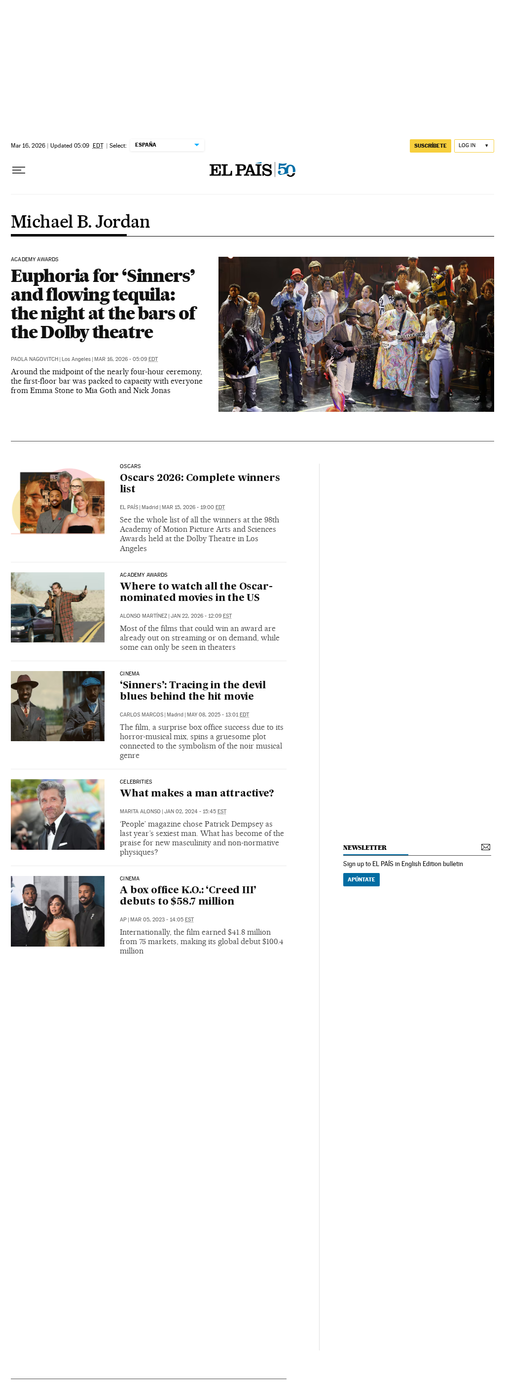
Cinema (130, 674)
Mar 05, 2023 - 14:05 (162, 919)
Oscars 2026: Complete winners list (200, 484)
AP (123, 919)
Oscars (130, 467)
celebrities (136, 782)
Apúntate (361, 879)
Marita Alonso (140, 811)
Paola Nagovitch (34, 359)
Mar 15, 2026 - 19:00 (193, 507)
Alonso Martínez (143, 616)
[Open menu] (19, 170)
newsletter (365, 847)
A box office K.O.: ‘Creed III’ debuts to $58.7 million (188, 896)
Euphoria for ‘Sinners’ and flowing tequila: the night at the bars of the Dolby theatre (103, 304)
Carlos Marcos (141, 715)
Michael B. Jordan (80, 222)
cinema (130, 879)
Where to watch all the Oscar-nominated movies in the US (196, 592)
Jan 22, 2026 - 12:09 (201, 616)
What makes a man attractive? (197, 794)
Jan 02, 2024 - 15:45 (195, 811)
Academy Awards (35, 260)
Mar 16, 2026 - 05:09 (126, 359)
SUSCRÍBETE (430, 145)
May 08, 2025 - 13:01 (218, 715)
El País (129, 507)
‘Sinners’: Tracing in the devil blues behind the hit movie (193, 691)
